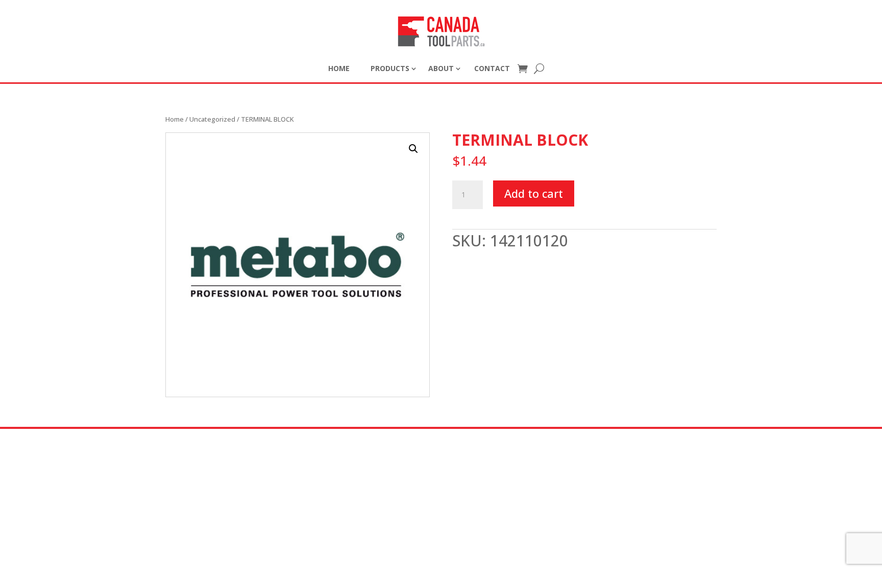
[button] (413, 149)
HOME (339, 68)
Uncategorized (212, 119)
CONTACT (492, 68)
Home (174, 119)
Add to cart (533, 193)
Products (390, 68)
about (441, 68)
